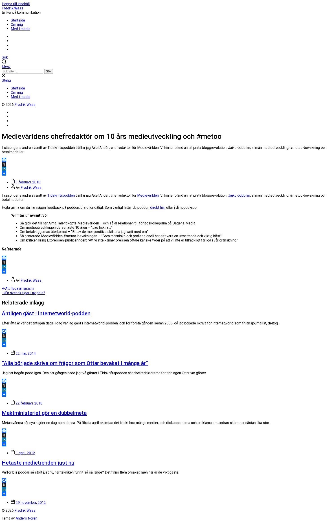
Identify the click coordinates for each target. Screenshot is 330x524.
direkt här (157, 207)
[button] (165, 67)
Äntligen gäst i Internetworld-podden (46, 313)
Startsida (18, 20)
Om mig (17, 24)
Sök (48, 71)
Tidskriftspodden (61, 195)
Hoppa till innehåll (16, 4)
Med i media (20, 29)
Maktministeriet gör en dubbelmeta (44, 413)
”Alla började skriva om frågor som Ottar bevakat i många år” (75, 363)
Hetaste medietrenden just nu (38, 463)
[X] (165, 164)
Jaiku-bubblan (239, 195)
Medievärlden (148, 195)
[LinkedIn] (165, 169)
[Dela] (165, 173)
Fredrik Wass (12, 8)
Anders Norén (26, 518)
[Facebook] (165, 160)
